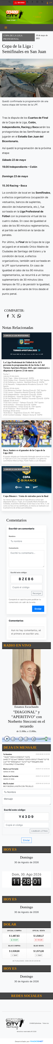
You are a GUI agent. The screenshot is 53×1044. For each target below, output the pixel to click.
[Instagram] (38, 2)
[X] (28, 2)
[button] (10, 2)
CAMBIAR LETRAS (39, 831)
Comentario (13, 548)
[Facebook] (33, 2)
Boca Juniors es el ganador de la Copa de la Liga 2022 (24, 451)
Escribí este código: (19, 572)
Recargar (37, 593)
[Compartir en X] (13, 316)
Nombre (12, 536)
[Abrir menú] (5, 27)
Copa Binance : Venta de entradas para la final (25, 496)
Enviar (38, 608)
